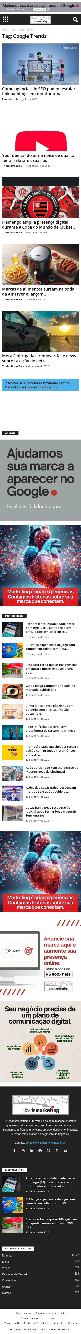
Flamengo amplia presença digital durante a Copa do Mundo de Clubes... (38, 224)
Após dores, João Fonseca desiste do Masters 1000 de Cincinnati (52, 770)
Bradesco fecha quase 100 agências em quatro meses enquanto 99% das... (51, 669)
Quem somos (23, 1313)
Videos (6, 1268)
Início (4, 29)
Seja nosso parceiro (32, 1318)
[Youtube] (66, 1151)
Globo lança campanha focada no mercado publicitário (50, 688)
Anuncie (58, 1323)
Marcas (6, 1293)
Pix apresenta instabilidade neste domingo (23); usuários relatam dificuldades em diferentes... (50, 628)
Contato (72, 1323)
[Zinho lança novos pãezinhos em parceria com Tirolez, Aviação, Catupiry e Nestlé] (12, 711)
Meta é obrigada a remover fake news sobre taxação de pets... (39, 358)
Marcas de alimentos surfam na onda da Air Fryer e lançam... (38, 291)
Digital (6, 1261)
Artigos (6, 1286)
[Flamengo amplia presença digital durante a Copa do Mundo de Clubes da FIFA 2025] (40, 197)
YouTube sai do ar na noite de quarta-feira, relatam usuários (39, 158)
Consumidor (9, 1280)
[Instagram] (24, 1151)
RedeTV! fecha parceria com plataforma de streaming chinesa (50, 729)
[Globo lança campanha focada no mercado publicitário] (12, 691)
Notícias (7, 1255)
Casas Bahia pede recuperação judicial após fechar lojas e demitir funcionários (51, 811)
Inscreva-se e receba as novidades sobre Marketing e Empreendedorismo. (37, 385)
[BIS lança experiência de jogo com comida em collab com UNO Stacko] (12, 650)
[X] (49, 1151)
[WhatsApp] (58, 1151)
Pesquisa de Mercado (15, 1274)
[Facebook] (15, 1151)
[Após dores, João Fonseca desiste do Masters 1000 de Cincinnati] (12, 773)
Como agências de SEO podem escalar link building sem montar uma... (38, 91)
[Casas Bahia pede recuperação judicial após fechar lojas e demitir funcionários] (12, 813)
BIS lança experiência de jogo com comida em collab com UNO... (50, 647)
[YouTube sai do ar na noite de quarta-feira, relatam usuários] (40, 130)
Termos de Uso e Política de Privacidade (26, 1323)
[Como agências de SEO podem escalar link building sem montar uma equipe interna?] (40, 63)
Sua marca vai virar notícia (50, 1313)
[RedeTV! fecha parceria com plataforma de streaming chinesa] (12, 732)
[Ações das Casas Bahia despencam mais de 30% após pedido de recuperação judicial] (12, 793)
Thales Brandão (12, 165)
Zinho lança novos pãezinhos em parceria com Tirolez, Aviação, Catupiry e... (49, 710)
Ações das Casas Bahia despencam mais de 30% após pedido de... (51, 789)
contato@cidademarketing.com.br (46, 1142)
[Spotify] (41, 1151)
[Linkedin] (32, 1151)
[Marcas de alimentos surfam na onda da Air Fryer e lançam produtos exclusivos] (40, 264)
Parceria (7, 99)
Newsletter (54, 1318)
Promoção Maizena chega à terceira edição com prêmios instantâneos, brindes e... (52, 750)
